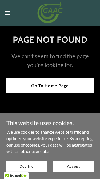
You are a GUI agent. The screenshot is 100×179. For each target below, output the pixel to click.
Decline (26, 166)
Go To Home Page (50, 85)
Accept (73, 166)
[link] (50, 13)
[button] (9, 13)
